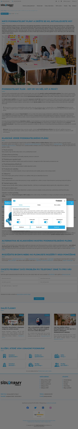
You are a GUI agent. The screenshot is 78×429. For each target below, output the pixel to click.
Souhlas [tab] (20, 205)
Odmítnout (21, 227)
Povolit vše (56, 227)
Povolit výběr (39, 227)
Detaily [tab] (39, 205)
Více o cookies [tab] (57, 205)
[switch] (32, 222)
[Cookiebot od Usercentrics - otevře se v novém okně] (56, 201)
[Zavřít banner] (64, 200)
